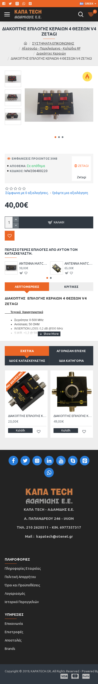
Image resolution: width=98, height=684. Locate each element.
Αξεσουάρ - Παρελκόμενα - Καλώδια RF (51, 48)
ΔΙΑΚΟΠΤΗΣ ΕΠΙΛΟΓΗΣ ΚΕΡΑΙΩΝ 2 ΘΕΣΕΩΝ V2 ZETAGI (27, 415)
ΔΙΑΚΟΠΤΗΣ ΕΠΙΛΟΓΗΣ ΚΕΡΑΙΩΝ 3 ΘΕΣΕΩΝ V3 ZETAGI (73, 415)
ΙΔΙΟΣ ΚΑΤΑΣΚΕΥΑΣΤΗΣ (27, 360)
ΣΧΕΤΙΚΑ (27, 351)
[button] (55, 137)
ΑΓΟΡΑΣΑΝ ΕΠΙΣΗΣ (71, 351)
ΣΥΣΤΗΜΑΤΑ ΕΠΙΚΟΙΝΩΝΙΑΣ (53, 43)
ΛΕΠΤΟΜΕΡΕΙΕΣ (27, 286)
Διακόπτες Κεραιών (51, 53)
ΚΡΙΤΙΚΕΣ (71, 286)
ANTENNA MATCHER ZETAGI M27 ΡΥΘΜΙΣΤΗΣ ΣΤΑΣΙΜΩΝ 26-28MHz (33, 263)
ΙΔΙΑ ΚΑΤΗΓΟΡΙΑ (71, 360)
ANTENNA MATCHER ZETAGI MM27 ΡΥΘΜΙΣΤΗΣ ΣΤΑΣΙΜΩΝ (78, 263)
